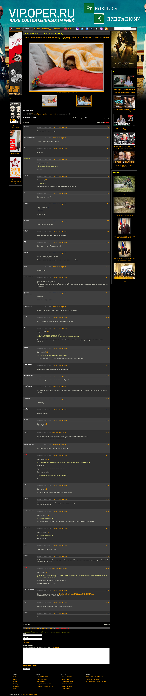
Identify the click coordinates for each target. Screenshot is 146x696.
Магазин (58, 28)
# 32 (107, 545)
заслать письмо (28, 694)
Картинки (27, 28)
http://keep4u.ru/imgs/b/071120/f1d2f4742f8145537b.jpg (76, 594)
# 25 (107, 432)
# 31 (107, 528)
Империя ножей (15, 153)
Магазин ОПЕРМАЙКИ (15, 126)
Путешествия (66, 37)
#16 (46, 424)
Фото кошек (104, 37)
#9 (47, 352)
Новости (16, 28)
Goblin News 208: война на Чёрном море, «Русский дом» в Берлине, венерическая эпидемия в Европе (124, 91)
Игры (43, 37)
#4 (48, 207)
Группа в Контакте (67, 681)
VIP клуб (15, 688)
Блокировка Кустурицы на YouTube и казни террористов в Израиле (124, 110)
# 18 (107, 348)
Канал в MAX (65, 679)
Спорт (90, 37)
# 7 (108, 204)
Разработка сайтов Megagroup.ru (96, 681)
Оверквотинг (55, 647)
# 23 (107, 409)
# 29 (107, 499)
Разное (71, 39)
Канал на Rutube (42, 679)
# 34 (107, 568)
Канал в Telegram (67, 677)
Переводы (47, 28)
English (32, 37)
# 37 (107, 613)
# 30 (107, 511)
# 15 (107, 306)
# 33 (107, 556)
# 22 (107, 399)
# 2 (108, 138)
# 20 (107, 376)
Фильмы (96, 37)
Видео (37, 28)
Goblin (38, 37)
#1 (47, 163)
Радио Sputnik (66, 688)
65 (124, 194)
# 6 (108, 193)
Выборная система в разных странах (124, 165)
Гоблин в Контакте (67, 684)
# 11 (108, 253)
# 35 (107, 590)
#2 (46, 180)
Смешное (83, 37)
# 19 (107, 365)
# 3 (108, 148)
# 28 (107, 485)
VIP (69, 28)
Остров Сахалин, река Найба (124, 215)
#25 (47, 459)
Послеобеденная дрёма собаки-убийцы (44, 33)
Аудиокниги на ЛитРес (92, 679)
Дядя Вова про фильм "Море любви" (124, 128)
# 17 (107, 328)
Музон (57, 37)
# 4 (108, 159)
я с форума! (26, 642)
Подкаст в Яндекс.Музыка (45, 686)
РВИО (124, 281)
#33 (47, 572)
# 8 (108, 221)
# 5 (108, 176)
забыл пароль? (26, 641)
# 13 (107, 277)
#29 (48, 515)
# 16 (107, 317)
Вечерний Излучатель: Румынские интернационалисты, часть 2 (124, 147)
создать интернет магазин (95, 118)
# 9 (108, 231)
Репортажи (76, 37)
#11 (48, 332)
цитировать (63, 127)
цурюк (35, 694)
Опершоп (16, 686)
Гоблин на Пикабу (67, 686)
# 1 (108, 127)
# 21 (107, 386)
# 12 (107, 267)
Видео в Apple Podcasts (44, 684)
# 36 (107, 602)
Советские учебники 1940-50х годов (15, 181)
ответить (55, 127)
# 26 (107, 445)
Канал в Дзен (41, 681)
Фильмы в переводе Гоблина (94, 677)
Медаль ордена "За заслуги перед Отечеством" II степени (124, 236)
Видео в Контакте (42, 677)
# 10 (107, 242)
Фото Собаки (63, 39)
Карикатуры (50, 37)
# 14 (107, 293)
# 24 (107, 420)
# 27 (107, 455)
